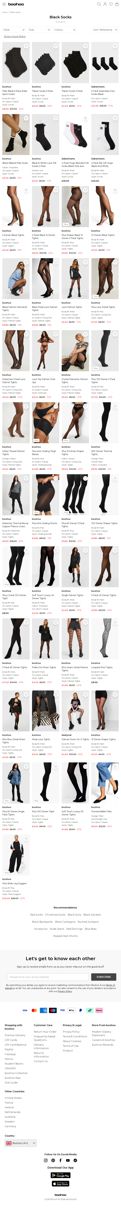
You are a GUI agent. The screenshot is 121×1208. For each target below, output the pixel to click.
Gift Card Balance (15, 1044)
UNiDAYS (10, 1068)
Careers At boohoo (103, 1040)
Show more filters (14, 36)
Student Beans (14, 1063)
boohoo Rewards (102, 1044)
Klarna (9, 1059)
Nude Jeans (57, 929)
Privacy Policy (65, 991)
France (9, 1102)
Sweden (10, 1121)
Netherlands (12, 1112)
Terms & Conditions (75, 1036)
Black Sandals (92, 914)
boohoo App (13, 1077)
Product (68, 1050)
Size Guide (11, 1082)
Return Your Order (45, 1031)
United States (13, 1098)
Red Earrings (74, 929)
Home (5, 12)
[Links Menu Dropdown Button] (4, 4)
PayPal (9, 1049)
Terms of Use (71, 1046)
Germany (10, 1126)
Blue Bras (90, 929)
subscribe (104, 977)
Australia (10, 1116)
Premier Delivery (15, 1035)
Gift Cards (11, 1040)
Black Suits (74, 914)
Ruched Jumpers (88, 921)
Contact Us (41, 1061)
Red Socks (36, 914)
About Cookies (72, 1041)
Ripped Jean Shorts (65, 936)
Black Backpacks (42, 921)
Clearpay (10, 1054)
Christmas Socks (55, 914)
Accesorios (40, 929)
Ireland (9, 1107)
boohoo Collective (16, 1073)
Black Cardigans (65, 921)
